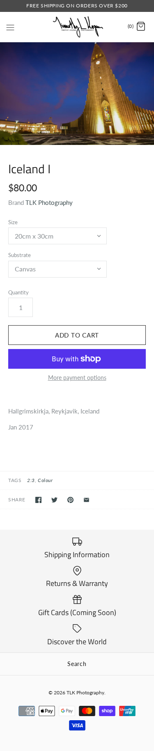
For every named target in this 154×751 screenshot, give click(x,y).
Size (13, 222)
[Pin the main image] (70, 500)
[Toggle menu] (10, 26)
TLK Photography (49, 202)
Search (76, 663)
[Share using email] (86, 500)
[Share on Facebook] (38, 500)
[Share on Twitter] (54, 500)
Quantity (18, 292)
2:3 (31, 480)
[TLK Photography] (77, 27)
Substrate (19, 255)
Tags (14, 480)
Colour (45, 480)
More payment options (77, 377)
